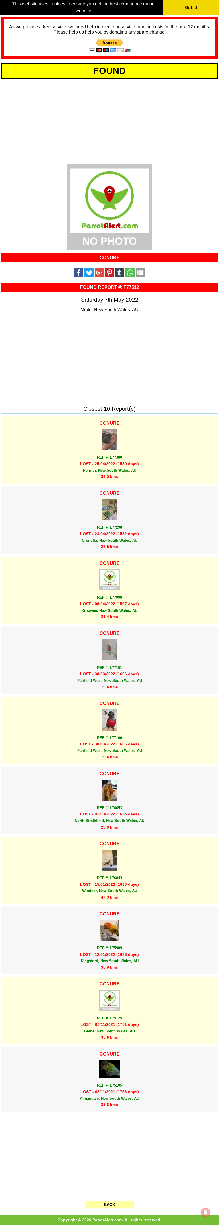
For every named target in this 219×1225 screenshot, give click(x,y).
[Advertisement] (109, 121)
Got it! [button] (191, 7)
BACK (109, 1204)
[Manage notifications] (205, 1212)
